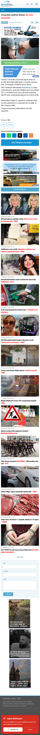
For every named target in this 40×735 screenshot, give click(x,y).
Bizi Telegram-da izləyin (22, 143)
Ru (32, 4)
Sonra (30, 729)
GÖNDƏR (8, 594)
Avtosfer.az (26, 87)
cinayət (10, 125)
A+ (37, 22)
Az (27, 4)
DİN (3, 125)
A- (32, 22)
